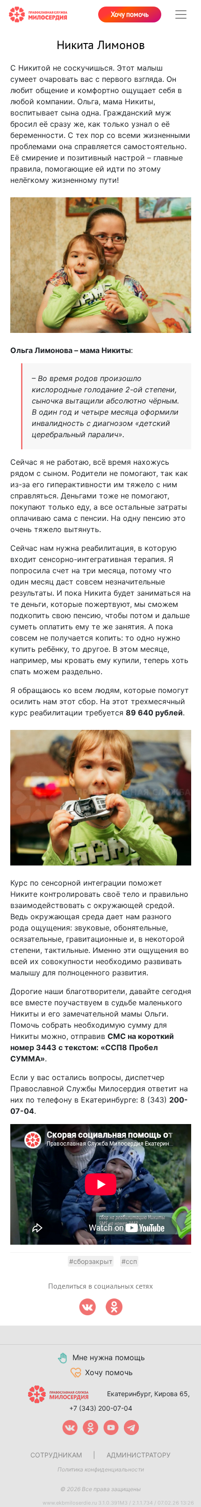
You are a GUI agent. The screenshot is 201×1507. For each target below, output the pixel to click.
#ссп (129, 1261)
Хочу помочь (130, 14)
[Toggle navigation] (181, 14)
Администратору (139, 1455)
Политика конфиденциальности (100, 1469)
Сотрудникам (56, 1455)
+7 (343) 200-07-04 (100, 1408)
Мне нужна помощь (108, 1357)
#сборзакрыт (90, 1261)
